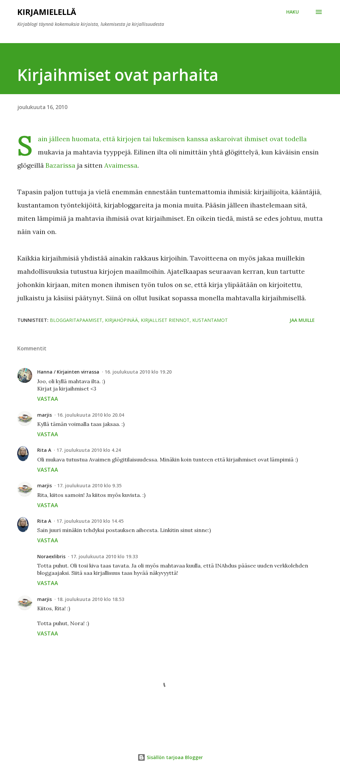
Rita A (44, 450)
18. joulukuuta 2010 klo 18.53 (90, 599)
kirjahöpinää (121, 320)
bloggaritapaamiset (76, 320)
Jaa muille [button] (302, 320)
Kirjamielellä (46, 11)
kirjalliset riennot (165, 320)
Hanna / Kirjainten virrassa (68, 372)
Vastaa (47, 398)
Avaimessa (120, 165)
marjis (44, 415)
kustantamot (210, 320)
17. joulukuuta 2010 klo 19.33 (104, 556)
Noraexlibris (51, 556)
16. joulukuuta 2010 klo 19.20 (138, 372)
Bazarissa (60, 165)
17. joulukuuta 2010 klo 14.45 (90, 521)
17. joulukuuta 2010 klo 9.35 (89, 485)
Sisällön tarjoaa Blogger (174, 757)
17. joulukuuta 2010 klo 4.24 (88, 450)
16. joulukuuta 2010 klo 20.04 (90, 415)
